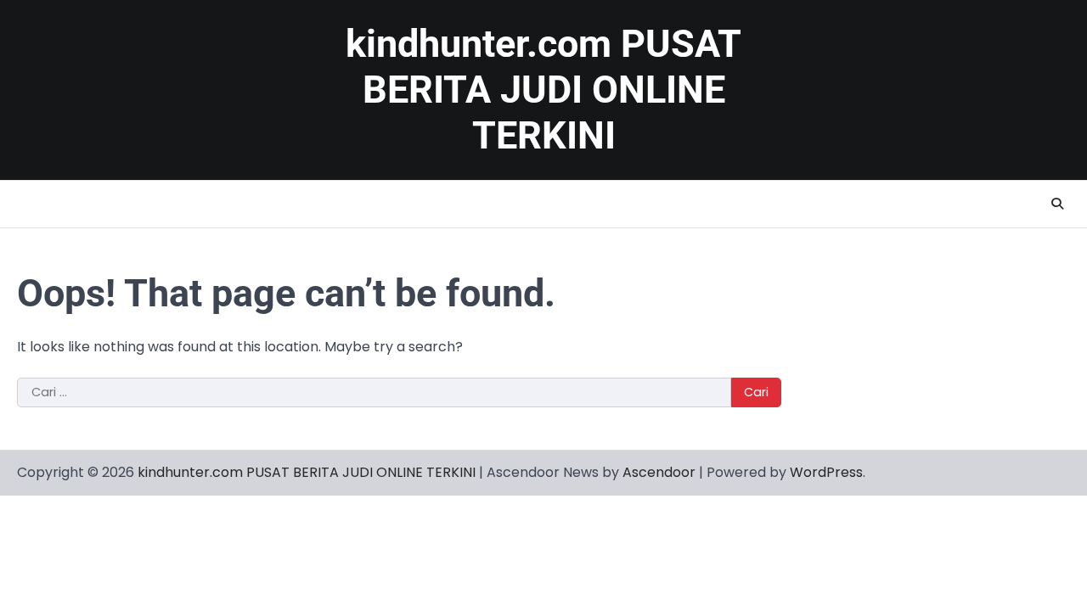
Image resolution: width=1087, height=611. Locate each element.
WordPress (826, 472)
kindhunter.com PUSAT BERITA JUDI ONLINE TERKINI (543, 89)
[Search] (1057, 203)
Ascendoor (659, 472)
